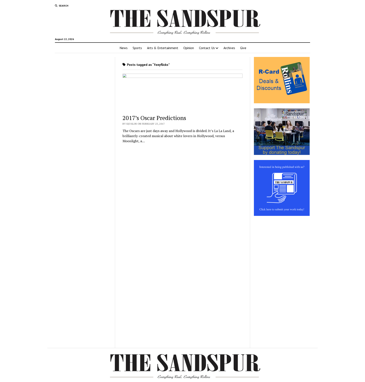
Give (243, 48)
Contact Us (207, 48)
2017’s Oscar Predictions (154, 118)
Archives (229, 48)
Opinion (188, 48)
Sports (137, 48)
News (124, 48)
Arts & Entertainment (162, 48)
